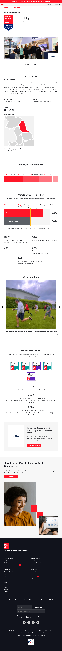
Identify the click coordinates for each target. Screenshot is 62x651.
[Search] (52, 4)
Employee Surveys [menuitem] (8, 558)
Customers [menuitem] (6, 587)
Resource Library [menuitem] (35, 572)
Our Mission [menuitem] (6, 585)
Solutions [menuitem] (7, 569)
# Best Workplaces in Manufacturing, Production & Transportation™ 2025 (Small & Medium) (31, 401)
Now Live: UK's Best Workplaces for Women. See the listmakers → (31, 1)
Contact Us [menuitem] (6, 591)
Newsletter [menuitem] (33, 574)
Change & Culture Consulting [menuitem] (12, 565)
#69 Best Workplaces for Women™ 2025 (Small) (31, 398)
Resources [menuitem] (34, 569)
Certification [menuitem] (7, 560)
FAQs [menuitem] (32, 578)
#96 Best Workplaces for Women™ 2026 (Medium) (31, 390)
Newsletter (58, 4)
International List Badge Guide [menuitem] (23, 632)
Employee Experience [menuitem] (9, 576)
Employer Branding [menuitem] (8, 574)
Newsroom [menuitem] (6, 589)
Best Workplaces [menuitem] (8, 562)
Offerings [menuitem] (7, 556)
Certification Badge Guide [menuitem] (16, 630)
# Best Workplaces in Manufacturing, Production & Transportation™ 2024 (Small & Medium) (31, 414)
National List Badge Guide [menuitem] (31, 630)
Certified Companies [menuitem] (35, 558)
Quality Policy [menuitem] (44, 632)
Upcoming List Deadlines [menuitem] (37, 562)
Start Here (11, 476)
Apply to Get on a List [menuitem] (36, 565)
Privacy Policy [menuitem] (35, 632)
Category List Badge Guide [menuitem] (46, 630)
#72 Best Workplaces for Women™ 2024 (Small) (31, 410)
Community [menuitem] (34, 576)
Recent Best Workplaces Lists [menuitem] (38, 560)
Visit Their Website (34, 445)
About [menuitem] (6, 582)
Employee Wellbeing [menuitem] (9, 572)
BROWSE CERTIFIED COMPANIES (12, 12)
